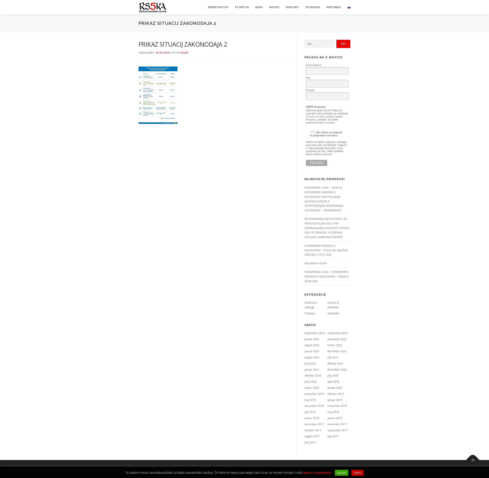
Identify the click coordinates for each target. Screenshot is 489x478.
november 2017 (337, 424)
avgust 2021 (312, 357)
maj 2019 (310, 400)
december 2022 (337, 339)
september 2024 (314, 333)
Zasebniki (333, 313)
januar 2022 (311, 351)
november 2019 (314, 394)
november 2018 (337, 406)
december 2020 (337, 369)
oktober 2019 (335, 394)
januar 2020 (334, 387)
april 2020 (333, 381)
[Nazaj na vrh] (473, 460)
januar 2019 (334, 400)
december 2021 (337, 351)
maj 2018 (333, 412)
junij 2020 (310, 381)
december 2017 (314, 424)
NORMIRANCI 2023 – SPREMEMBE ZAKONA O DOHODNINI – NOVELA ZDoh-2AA (326, 276)
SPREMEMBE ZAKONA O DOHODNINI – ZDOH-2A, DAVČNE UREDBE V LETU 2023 (326, 250)
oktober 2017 (312, 430)
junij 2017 (310, 442)
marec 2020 (311, 387)
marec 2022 (334, 345)
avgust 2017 (312, 436)
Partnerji (333, 7)
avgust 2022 (312, 345)
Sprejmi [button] (341, 472)
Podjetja (309, 313)
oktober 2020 (312, 375)
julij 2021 (332, 357)
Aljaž (185, 52)
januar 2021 (311, 369)
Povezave (313, 7)
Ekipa (259, 7)
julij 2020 (332, 375)
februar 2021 (335, 363)
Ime (308, 77)
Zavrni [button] (357, 472)
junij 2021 (310, 363)
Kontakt (292, 7)
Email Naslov (313, 65)
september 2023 (337, 333)
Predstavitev (218, 7)
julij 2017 (332, 436)
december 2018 (314, 406)
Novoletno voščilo (315, 263)
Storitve (242, 7)
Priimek (310, 90)
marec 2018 (311, 418)
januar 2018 (334, 418)
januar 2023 (311, 339)
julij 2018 (310, 412)
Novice (274, 7)
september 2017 (337, 430)
